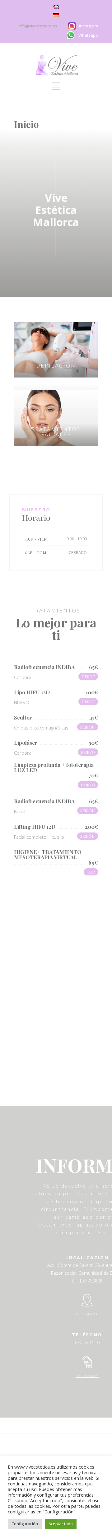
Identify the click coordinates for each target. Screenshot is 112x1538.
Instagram (88, 26)
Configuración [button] (25, 1523)
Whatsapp (88, 35)
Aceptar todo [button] (61, 1523)
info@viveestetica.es (38, 26)
